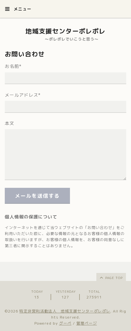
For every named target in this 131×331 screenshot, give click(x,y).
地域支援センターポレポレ (65, 30)
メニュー (21, 9)
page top (113, 278)
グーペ (65, 323)
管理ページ (86, 323)
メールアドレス (23, 95)
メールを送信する (37, 195)
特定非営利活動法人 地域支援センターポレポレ (64, 311)
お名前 (13, 66)
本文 (9, 123)
